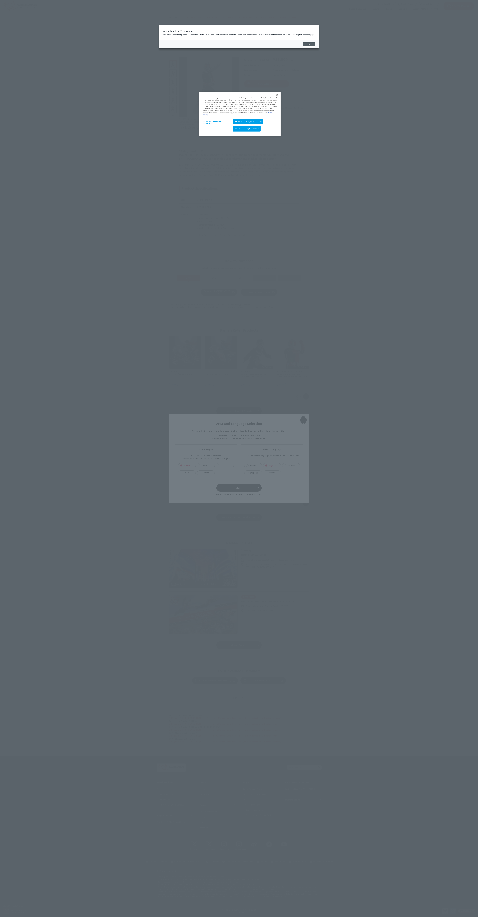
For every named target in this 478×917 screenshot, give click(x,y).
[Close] (277, 95)
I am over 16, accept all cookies (246, 129)
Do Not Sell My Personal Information (212, 122)
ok (309, 44)
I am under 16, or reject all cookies (248, 122)
